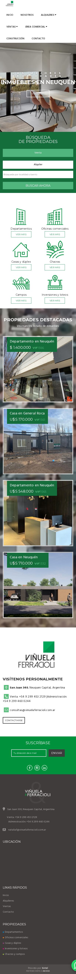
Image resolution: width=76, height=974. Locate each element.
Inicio (9, 15)
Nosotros (27, 15)
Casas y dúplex (13, 943)
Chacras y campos (15, 954)
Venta (38, 153)
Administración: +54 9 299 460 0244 (29, 822)
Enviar (56, 753)
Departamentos (14, 932)
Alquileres (48, 15)
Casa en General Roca (27, 413)
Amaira (46, 971)
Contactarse (14, 720)
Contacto (38, 39)
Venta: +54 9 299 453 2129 (28, 696)
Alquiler (38, 164)
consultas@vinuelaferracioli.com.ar (32, 710)
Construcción (15, 39)
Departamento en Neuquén (32, 342)
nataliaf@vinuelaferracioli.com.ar (27, 830)
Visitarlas (38, 93)
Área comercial (35, 27)
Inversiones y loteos (16, 949)
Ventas (11, 27)
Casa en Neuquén (24, 557)
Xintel (45, 968)
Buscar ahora (38, 185)
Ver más (21, 234)
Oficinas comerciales (16, 937)
